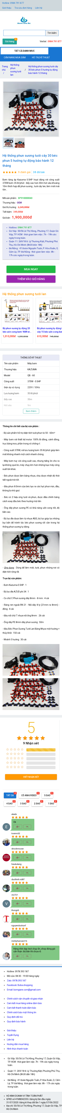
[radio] (19, 738)
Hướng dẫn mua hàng (18, 1044)
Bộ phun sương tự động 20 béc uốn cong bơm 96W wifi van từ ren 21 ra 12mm (17, 330)
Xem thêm (31, 411)
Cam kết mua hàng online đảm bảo (24, 1003)
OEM (19, 202)
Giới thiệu (6, 8)
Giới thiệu (11, 1030)
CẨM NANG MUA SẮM (15, 57)
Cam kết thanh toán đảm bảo (21, 1008)
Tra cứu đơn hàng (23, 8)
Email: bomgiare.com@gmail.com (24, 989)
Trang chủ (5, 69)
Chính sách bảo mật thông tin (21, 1012)
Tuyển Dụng (13, 1035)
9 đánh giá (24, 172)
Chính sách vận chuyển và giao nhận (25, 998)
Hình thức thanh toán (17, 1048)
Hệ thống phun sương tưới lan (15, 70)
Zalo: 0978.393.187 (16, 980)
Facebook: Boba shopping (20, 985)
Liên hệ (38, 8)
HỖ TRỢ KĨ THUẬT (41, 57)
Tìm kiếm (52, 33)
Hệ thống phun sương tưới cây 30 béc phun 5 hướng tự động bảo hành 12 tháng (43, 69)
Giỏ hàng (9, 41)
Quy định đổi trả (15, 1017)
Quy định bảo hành (16, 1021)
